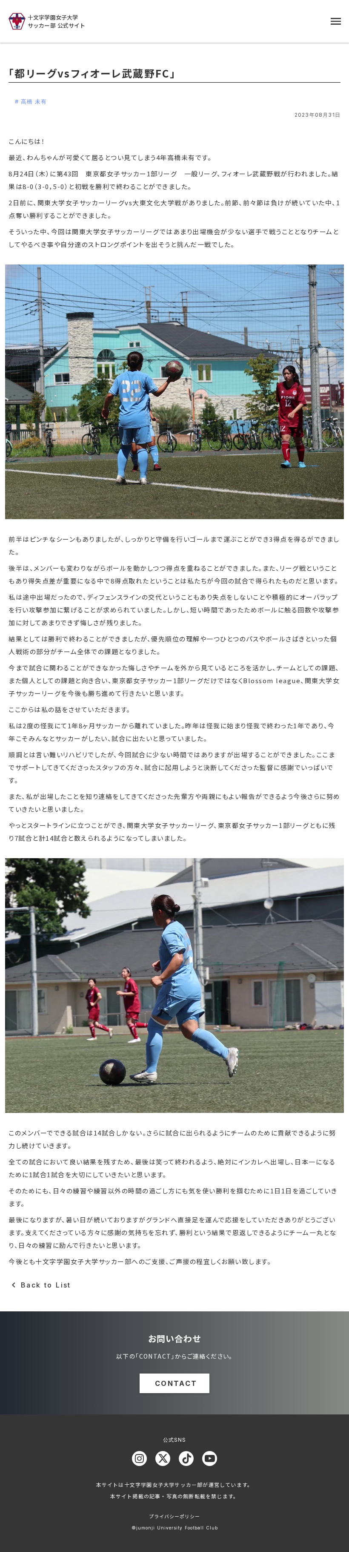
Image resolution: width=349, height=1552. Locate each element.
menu (335, 21)
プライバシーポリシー (174, 1516)
